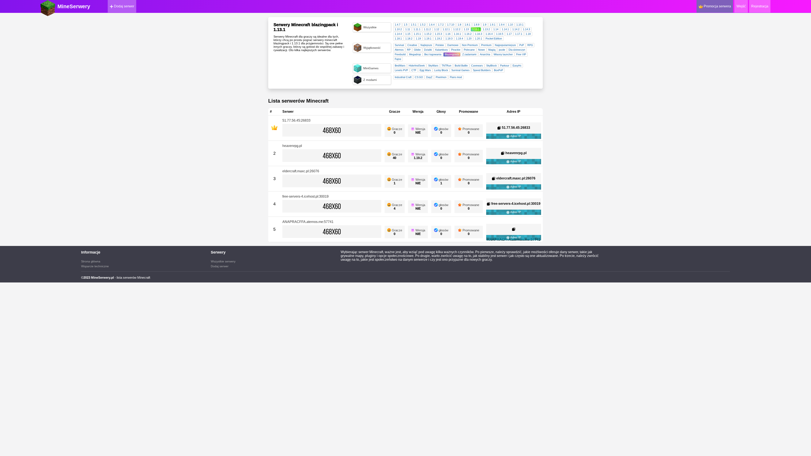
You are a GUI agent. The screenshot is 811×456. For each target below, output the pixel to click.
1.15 (407, 34)
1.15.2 (427, 34)
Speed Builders (482, 70)
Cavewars (477, 65)
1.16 (447, 34)
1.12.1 (446, 29)
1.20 (469, 38)
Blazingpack (452, 54)
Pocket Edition (494, 38)
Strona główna (90, 261)
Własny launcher (503, 54)
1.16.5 (499, 34)
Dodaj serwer (123, 6)
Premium (486, 45)
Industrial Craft (403, 77)
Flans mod (456, 77)
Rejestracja (759, 6)
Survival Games (460, 70)
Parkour (504, 65)
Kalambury (441, 50)
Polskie (439, 45)
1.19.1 (427, 38)
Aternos (399, 50)
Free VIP (521, 54)
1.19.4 (459, 38)
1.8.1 (467, 24)
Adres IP (515, 136)
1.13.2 (486, 29)
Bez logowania (432, 54)
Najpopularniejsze (505, 45)
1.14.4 (398, 34)
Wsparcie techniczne (95, 266)
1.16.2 (468, 34)
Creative (412, 45)
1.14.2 (516, 29)
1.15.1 (417, 34)
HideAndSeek (417, 65)
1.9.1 (492, 24)
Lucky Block (441, 70)
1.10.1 (520, 24)
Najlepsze (426, 45)
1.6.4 (432, 24)
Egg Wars (425, 70)
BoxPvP (498, 70)
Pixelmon (441, 77)
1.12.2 (456, 29)
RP (409, 50)
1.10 (510, 24)
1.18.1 (398, 38)
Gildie (417, 50)
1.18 (528, 34)
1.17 (509, 34)
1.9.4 (502, 24)
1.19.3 (449, 38)
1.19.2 (438, 38)
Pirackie (455, 50)
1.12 (436, 29)
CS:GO (419, 77)
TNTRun (446, 65)
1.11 (407, 29)
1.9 (484, 24)
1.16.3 (478, 34)
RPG (530, 45)
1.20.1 (478, 38)
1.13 (466, 29)
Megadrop (415, 54)
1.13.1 (475, 29)
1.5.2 (423, 24)
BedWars (400, 65)
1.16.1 (457, 34)
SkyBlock (491, 65)
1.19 (418, 38)
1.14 (495, 29)
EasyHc (517, 65)
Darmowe (453, 45)
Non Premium (470, 45)
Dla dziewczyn (517, 50)
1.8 (459, 24)
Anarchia (485, 54)
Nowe (481, 50)
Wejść (741, 6)
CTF (413, 70)
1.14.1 (505, 29)
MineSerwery (73, 6)
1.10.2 (398, 29)
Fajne (398, 59)
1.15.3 (438, 34)
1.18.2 (408, 38)
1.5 (405, 24)
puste (502, 50)
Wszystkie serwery (223, 261)
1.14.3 (526, 29)
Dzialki (428, 50)
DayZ (429, 77)
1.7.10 (450, 24)
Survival (399, 45)
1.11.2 (427, 29)
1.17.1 (518, 34)
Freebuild (400, 54)
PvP (521, 45)
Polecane (469, 50)
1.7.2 (441, 24)
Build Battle (461, 65)
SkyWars (433, 65)
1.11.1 (417, 29)
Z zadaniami (469, 54)
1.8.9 (476, 24)
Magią (491, 50)
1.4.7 (397, 24)
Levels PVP (401, 70)
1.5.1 (413, 24)
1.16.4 (489, 34)
